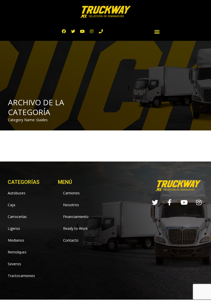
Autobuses (16, 193)
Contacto (70, 240)
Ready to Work (75, 228)
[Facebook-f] (169, 202)
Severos (14, 263)
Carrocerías (17, 216)
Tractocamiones (21, 275)
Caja (11, 204)
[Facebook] (64, 31)
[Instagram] (92, 31)
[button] (157, 31)
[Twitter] (73, 31)
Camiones (71, 193)
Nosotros (71, 204)
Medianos (16, 240)
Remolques (17, 252)
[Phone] (101, 31)
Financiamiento (76, 216)
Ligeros (14, 228)
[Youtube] (82, 31)
